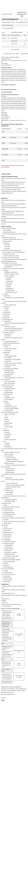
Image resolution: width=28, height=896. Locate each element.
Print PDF (3, 697)
